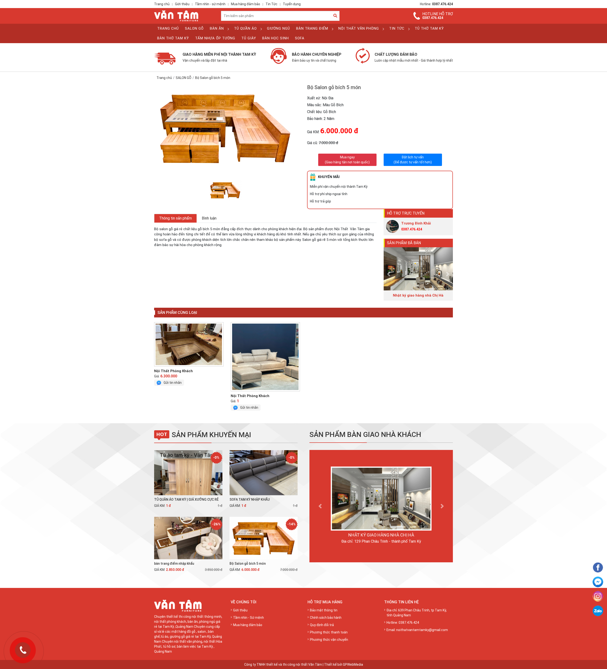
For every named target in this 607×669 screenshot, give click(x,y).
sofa (299, 38)
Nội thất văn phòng (358, 28)
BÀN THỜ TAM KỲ (173, 38)
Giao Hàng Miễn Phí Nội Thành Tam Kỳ (219, 57)
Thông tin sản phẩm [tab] (175, 218)
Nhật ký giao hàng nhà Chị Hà (381, 535)
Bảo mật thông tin (323, 610)
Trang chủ (162, 4)
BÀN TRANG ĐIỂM (312, 28)
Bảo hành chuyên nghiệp (316, 57)
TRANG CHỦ (168, 28)
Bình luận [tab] (209, 218)
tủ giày (248, 38)
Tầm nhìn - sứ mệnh (210, 4)
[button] (389, 274)
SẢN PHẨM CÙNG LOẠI (177, 312)
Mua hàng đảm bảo (245, 4)
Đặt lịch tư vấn (413, 159)
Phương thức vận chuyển (329, 640)
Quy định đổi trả (322, 625)
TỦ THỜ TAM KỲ (429, 28)
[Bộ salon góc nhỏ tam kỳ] (189, 344)
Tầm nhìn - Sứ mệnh (248, 617)
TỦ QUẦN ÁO (245, 28)
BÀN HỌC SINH (275, 38)
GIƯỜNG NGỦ (278, 28)
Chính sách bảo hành (325, 617)
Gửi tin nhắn (173, 383)
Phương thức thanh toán (329, 632)
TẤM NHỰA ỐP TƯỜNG (215, 38)
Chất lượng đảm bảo (414, 57)
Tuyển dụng (292, 4)
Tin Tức (271, 4)
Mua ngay (347, 159)
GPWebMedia (353, 664)
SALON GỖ (194, 28)
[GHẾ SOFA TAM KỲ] (265, 356)
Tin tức (397, 28)
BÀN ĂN (217, 28)
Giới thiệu (182, 4)
